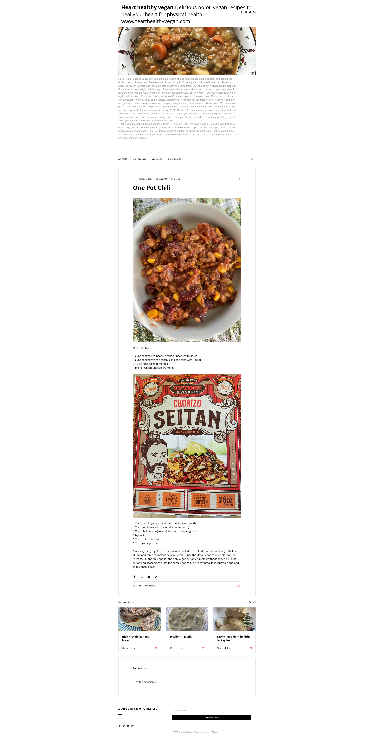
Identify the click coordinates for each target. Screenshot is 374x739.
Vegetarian (157, 158)
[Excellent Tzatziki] (187, 619)
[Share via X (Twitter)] (141, 576)
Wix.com (215, 732)
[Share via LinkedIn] (148, 576)
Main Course (174, 158)
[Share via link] (155, 576)
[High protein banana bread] (139, 619)
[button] (252, 159)
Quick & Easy (139, 158)
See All (252, 602)
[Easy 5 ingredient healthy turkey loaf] (234, 619)
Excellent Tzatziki (180, 636)
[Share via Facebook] (134, 576)
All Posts (122, 158)
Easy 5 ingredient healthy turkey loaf (233, 638)
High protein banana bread (135, 638)
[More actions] (239, 179)
